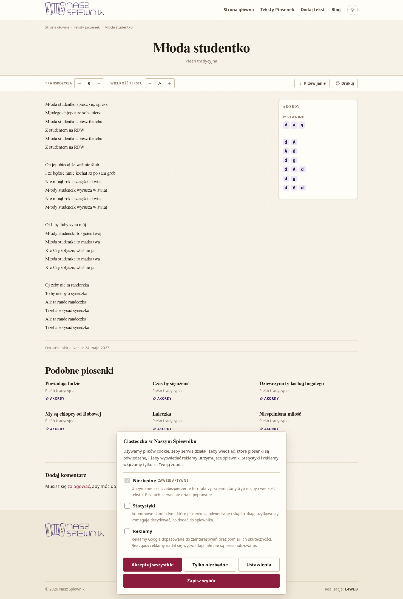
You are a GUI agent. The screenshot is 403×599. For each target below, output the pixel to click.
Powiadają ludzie (62, 383)
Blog (336, 10)
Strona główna (239, 10)
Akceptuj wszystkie (153, 565)
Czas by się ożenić (171, 383)
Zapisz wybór (201, 581)
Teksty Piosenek (277, 10)
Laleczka (161, 413)
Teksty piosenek (87, 27)
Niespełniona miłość (280, 413)
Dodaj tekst (313, 10)
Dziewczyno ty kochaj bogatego (291, 383)
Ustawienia (258, 565)
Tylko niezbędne (210, 565)
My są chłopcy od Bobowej (73, 413)
